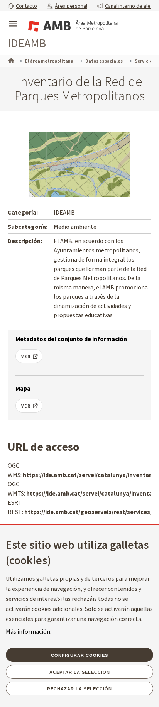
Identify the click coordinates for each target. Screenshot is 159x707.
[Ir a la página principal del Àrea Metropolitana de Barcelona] (71, 24)
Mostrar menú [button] (13, 17)
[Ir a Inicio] (10, 60)
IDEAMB (27, 43)
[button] (22, 6)
